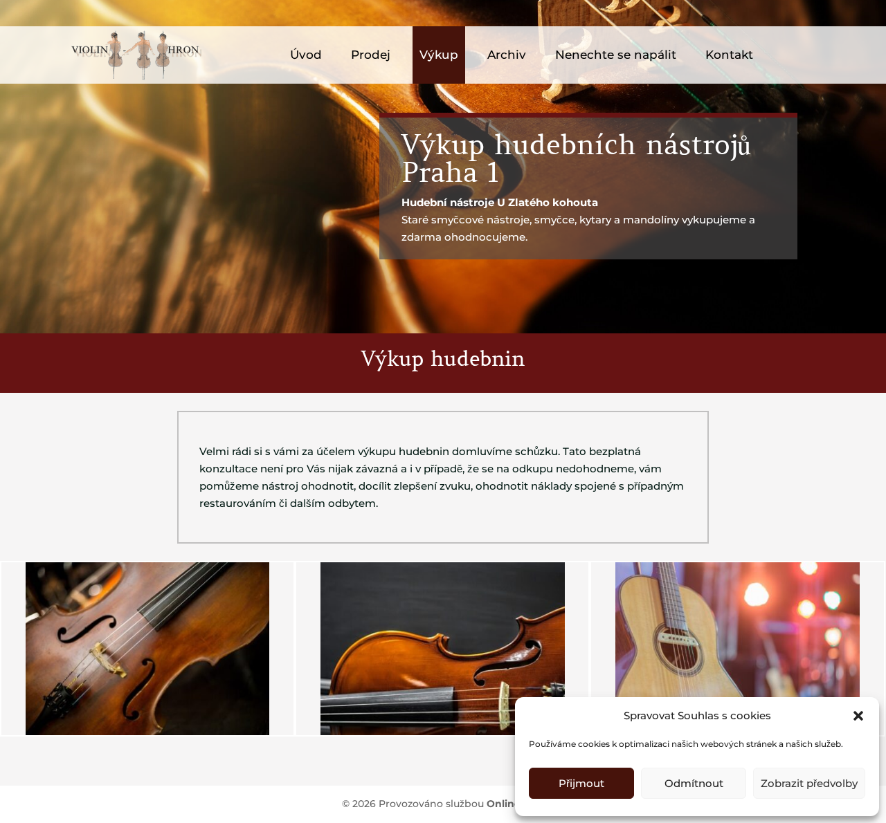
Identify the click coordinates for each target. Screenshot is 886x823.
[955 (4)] (442, 731)
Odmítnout (693, 783)
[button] (858, 716)
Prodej (370, 55)
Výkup (438, 55)
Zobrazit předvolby (809, 783)
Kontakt (729, 55)
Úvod (306, 55)
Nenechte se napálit (615, 55)
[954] (148, 731)
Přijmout (581, 783)
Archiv (506, 55)
